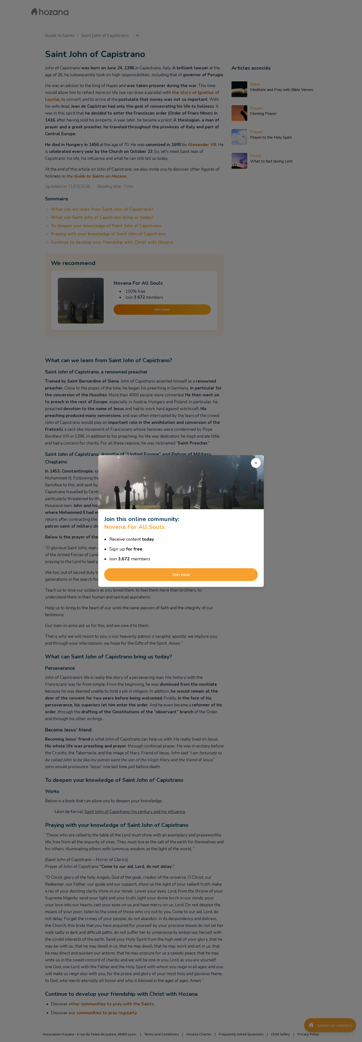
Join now (181, 575)
